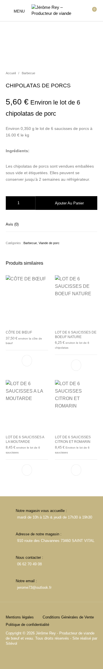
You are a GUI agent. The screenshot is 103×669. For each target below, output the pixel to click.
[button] (27, 361)
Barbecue (28, 73)
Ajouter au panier (69, 203)
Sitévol (11, 643)
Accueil (11, 73)
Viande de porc (49, 243)
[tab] (51, 224)
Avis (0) (12, 224)
